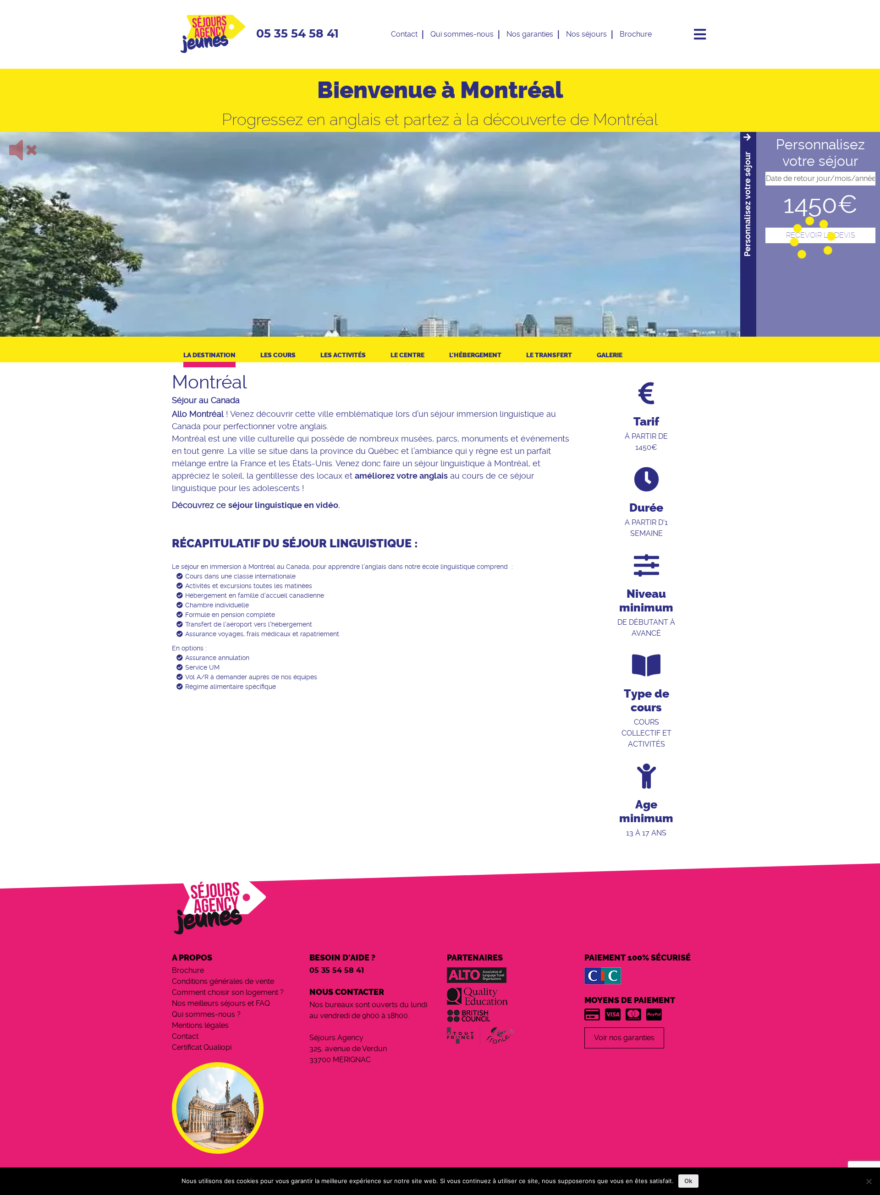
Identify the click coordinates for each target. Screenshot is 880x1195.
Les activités (343, 355)
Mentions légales (200, 1025)
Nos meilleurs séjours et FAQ (221, 1003)
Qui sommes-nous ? (206, 1014)
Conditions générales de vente (223, 981)
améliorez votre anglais (401, 475)
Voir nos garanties (624, 1037)
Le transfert (549, 355)
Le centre (407, 355)
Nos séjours (586, 34)
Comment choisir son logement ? (228, 992)
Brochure (636, 34)
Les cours (278, 355)
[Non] (868, 1181)
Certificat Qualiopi (201, 1047)
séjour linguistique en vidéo (283, 505)
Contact (404, 34)
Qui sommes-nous (462, 34)
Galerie (609, 355)
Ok (688, 1180)
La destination (209, 355)
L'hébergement (475, 355)
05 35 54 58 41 (297, 34)
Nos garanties (529, 34)
